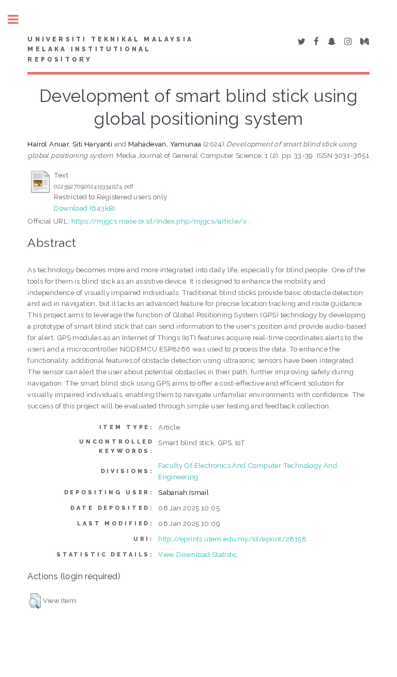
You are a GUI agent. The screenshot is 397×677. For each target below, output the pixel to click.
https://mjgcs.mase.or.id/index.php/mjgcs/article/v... (161, 221)
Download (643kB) (84, 208)
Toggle (18, 19)
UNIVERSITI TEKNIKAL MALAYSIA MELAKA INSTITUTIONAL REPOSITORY (110, 50)
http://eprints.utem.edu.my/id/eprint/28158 (232, 539)
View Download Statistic (197, 554)
